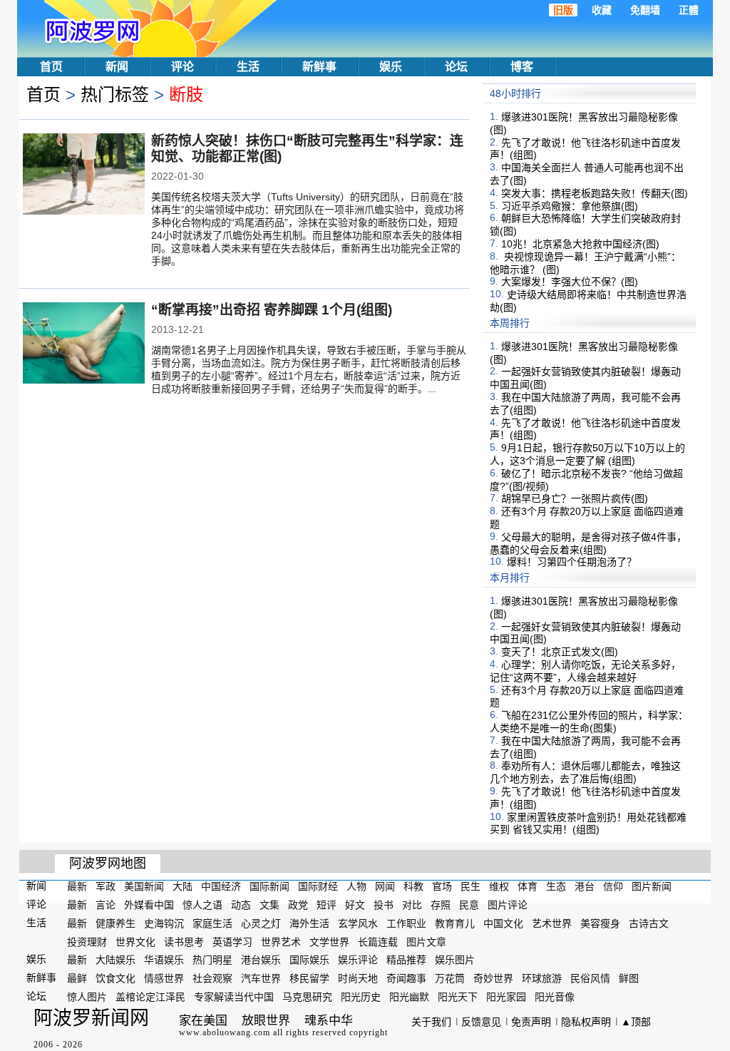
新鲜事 (319, 67)
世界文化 (135, 941)
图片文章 (426, 941)
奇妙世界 (493, 978)
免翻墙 (645, 10)
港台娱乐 (261, 959)
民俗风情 (590, 978)
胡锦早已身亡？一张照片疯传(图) (574, 498)
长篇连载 (378, 941)
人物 (356, 886)
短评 (326, 905)
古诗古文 (649, 923)
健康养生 (115, 923)
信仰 (613, 886)
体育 (528, 886)
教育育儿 (455, 923)
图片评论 (508, 905)
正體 (689, 10)
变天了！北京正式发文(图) (559, 651)
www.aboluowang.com (224, 1032)
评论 (182, 67)
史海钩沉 (164, 923)
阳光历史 (361, 997)
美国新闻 (144, 886)
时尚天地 (358, 978)
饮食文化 (115, 978)
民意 (469, 905)
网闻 (385, 886)
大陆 (182, 886)
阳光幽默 (409, 997)
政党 (298, 905)
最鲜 (77, 978)
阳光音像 (555, 997)
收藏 (602, 10)
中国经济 (221, 886)
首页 (51, 67)
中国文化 (503, 923)
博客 (521, 67)
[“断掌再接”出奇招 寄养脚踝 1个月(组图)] (84, 344)
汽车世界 (261, 978)
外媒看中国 (149, 905)
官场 (442, 886)
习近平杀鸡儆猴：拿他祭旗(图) (569, 205)
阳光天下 (458, 997)
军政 (105, 886)
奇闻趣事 (406, 978)
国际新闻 (269, 886)
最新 (77, 886)
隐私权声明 (586, 1021)
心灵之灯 (261, 923)
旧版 (563, 10)
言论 (105, 905)
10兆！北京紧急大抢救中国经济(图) (580, 244)
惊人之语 (202, 905)
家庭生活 (212, 923)
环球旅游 (542, 978)
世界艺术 (281, 941)
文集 (269, 905)
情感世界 (164, 978)
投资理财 (87, 941)
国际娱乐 (309, 959)
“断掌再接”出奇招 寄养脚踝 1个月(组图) (271, 309)
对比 (412, 905)
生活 (248, 67)
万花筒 (450, 978)
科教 (413, 886)
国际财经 (318, 886)
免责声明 (531, 1021)
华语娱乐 (164, 959)
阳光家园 (506, 997)
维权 (499, 886)
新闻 (117, 67)
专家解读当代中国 (234, 997)
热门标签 (115, 94)
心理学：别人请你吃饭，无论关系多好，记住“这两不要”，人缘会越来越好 (585, 671)
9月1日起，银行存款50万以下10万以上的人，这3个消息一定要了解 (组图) (587, 454)
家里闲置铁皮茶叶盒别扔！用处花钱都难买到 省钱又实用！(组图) (588, 823)
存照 (441, 905)
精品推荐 (406, 959)
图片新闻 (652, 886)
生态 (556, 886)
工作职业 (406, 923)
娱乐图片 (455, 959)
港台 (585, 886)
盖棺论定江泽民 (150, 997)
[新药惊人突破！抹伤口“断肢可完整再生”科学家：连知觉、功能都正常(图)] (84, 175)
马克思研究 (307, 997)
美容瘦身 (600, 923)
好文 (355, 905)
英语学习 (232, 941)
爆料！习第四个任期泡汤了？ (572, 562)
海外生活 (309, 923)
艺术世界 (552, 923)
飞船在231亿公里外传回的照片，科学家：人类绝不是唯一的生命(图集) (589, 721)
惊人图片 (87, 997)
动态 (241, 905)
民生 (470, 886)
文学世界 (329, 941)
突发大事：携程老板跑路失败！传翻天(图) (594, 193)
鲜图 (629, 978)
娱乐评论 (358, 959)
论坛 (456, 67)
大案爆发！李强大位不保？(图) (569, 281)
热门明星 (212, 959)
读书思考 (184, 941)
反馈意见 (481, 1021)
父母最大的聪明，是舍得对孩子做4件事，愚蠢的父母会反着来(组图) (588, 543)
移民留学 (309, 978)
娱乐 (390, 67)
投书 (384, 905)
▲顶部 (636, 1021)
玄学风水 (358, 923)
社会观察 (212, 978)
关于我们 (431, 1021)
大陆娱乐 (115, 959)
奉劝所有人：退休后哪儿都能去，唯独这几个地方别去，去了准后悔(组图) (585, 772)
